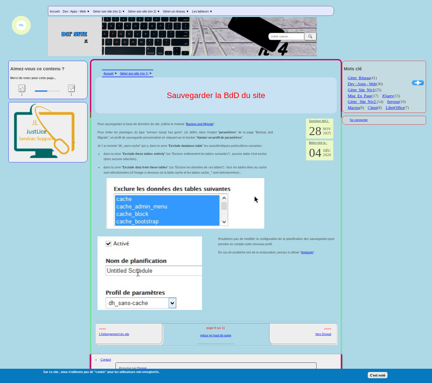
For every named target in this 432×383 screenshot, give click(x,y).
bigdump (307, 252)
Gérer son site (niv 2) (142, 11)
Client (372, 108)
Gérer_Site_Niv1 (361, 90)
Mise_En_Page (360, 96)
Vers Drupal (323, 334)
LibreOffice (395, 108)
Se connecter (359, 120)
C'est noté (377, 375)
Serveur (393, 102)
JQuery (388, 96)
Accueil (55, 11)
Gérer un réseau (174, 11)
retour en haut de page (215, 335)
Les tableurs (201, 11)
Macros (354, 108)
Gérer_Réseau (359, 78)
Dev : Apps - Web (75, 11)
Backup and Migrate (200, 124)
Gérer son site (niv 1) (107, 11)
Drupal (141, 368)
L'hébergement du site (114, 334)
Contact (105, 359)
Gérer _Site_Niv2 (362, 102)
